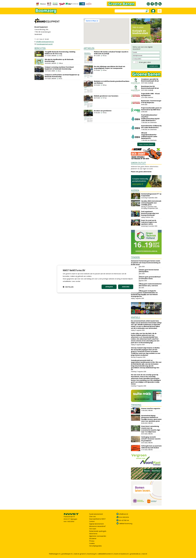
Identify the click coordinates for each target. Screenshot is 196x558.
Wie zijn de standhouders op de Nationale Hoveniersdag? (59, 60)
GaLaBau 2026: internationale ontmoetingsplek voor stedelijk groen (151, 203)
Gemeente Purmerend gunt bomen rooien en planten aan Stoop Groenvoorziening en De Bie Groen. (145, 262)
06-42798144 (124, 520)
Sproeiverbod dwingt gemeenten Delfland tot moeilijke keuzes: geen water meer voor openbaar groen (151, 418)
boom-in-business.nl (121, 554)
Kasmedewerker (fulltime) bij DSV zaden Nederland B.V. (151, 126)
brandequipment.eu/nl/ (45, 44)
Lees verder (76, 281)
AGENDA (135, 190)
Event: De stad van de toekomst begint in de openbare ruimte (149, 222)
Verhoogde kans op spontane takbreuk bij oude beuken (151, 447)
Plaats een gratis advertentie (141, 172)
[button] (68, 287)
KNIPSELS (135, 317)
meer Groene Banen (146, 144)
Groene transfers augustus (150, 408)
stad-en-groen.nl (80, 554)
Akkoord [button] (125, 287)
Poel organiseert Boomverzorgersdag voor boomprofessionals (150, 213)
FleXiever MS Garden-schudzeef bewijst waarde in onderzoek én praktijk (111, 53)
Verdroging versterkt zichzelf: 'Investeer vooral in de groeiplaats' (150, 439)
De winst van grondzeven (102, 111)
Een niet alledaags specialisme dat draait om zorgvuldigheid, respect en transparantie (109, 67)
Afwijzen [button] (109, 287)
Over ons (92, 516)
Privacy (91, 541)
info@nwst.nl (123, 514)
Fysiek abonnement (96, 514)
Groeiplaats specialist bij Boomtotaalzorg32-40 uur (150, 80)
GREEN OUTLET (138, 162)
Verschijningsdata (95, 546)
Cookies (92, 543)
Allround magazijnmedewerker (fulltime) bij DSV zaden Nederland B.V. (149, 135)
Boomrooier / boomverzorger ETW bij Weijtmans (151, 101)
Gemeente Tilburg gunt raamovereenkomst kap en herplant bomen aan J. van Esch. (146, 285)
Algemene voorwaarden (97, 536)
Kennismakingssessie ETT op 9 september (151, 195)
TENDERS (135, 257)
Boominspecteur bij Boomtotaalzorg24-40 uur (150, 87)
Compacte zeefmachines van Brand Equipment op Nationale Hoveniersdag (62, 75)
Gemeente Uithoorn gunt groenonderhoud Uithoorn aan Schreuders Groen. (145, 278)
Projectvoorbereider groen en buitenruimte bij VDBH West (151, 109)
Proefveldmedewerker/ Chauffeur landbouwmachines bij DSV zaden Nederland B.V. (150, 117)
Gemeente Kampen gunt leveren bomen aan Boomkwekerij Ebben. (145, 270)
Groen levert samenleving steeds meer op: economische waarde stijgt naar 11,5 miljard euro (150, 429)
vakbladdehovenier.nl (105, 554)
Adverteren (93, 534)
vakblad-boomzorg (125, 523)
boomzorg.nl (91, 554)
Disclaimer (92, 538)
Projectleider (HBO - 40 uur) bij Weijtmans (150, 94)
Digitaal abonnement (96, 524)
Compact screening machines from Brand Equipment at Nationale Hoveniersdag (59, 68)
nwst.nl (144, 554)
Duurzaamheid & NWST (97, 519)
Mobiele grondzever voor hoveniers (106, 96)
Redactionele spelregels (97, 531)
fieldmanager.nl (54, 554)
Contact (92, 521)
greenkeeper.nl (66, 554)
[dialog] (98, 279)
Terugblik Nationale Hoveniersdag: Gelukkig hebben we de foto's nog (60, 53)
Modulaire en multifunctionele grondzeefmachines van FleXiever (111, 82)
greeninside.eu (135, 554)
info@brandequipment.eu (45, 42)
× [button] (135, 268)
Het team (92, 529)
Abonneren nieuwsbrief (97, 526)
